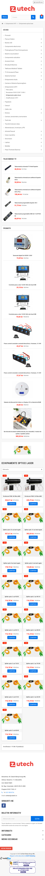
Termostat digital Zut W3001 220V (22, 255)
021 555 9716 (10, 792)
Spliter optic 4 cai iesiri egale (33, 563)
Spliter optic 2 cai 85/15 (12, 630)
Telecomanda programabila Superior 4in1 (26, 203)
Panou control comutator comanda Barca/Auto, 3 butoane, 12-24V (22, 373)
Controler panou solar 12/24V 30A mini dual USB (22, 285)
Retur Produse (6, 848)
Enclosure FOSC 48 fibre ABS (11, 496)
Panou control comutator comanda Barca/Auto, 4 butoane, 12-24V (22, 343)
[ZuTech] (22, 8)
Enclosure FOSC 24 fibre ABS (33, 496)
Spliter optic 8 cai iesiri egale (11, 563)
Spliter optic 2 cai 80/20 (33, 630)
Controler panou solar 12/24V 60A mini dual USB (22, 314)
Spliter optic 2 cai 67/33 (12, 697)
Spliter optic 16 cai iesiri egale (33, 529)
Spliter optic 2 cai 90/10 (33, 596)
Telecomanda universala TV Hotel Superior (26, 166)
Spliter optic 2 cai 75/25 (12, 663)
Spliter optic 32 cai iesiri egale (12, 529)
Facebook (4, 805)
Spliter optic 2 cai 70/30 (33, 663)
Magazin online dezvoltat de (22, 856)
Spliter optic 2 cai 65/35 (33, 697)
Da (38, 819)
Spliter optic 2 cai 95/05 (12, 596)
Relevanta (6, 469)
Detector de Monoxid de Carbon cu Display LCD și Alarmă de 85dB (22, 402)
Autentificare (38, 2)
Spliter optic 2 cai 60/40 (12, 730)
